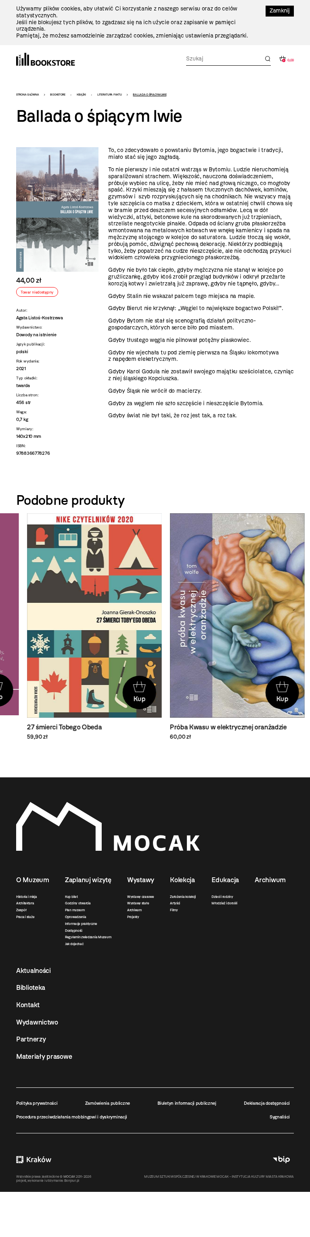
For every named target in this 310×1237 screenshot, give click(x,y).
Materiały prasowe (44, 1056)
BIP (281, 1159)
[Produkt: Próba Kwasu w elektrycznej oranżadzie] (226, 627)
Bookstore (57, 94)
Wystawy (140, 880)
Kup (129, 699)
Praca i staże (25, 917)
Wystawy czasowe (140, 897)
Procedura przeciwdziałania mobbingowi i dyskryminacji (71, 1117)
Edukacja (225, 880)
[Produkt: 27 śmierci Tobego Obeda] (83, 627)
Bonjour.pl (71, 1181)
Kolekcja (182, 880)
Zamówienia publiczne (107, 1103)
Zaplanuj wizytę (88, 880)
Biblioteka (30, 987)
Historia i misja (26, 897)
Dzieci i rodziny (222, 897)
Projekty (133, 917)
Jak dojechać (74, 944)
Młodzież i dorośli (224, 903)
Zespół (21, 910)
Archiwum (134, 910)
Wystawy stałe (138, 903)
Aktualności (33, 970)
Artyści (175, 903)
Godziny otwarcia (78, 903)
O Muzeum (32, 880)
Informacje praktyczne (81, 924)
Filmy (174, 910)
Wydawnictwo (37, 1022)
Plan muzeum (75, 910)
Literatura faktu (109, 94)
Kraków (33, 1159)
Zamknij (280, 10)
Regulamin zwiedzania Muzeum (88, 937)
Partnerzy (31, 1039)
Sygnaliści (280, 1117)
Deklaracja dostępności (267, 1103)
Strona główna (27, 94)
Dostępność (73, 931)
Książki (81, 94)
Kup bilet (71, 897)
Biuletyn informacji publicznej (186, 1103)
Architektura (25, 903)
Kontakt (28, 1005)
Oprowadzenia (75, 917)
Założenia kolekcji (183, 897)
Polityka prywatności (36, 1103)
